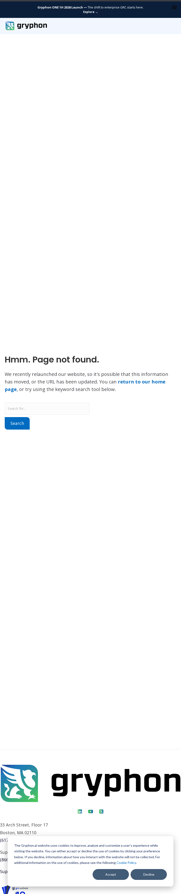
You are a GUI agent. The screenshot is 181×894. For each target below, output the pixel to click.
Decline (148, 874)
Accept (110, 874)
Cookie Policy (126, 863)
